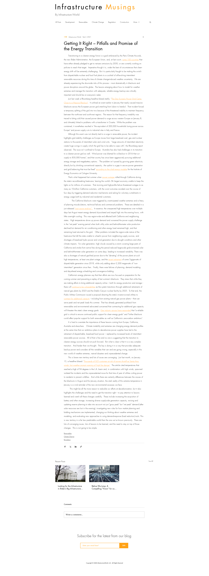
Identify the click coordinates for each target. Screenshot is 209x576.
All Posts (58, 22)
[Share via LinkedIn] (76, 447)
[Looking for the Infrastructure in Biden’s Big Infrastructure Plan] (70, 473)
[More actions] (143, 37)
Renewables (83, 22)
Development (70, 22)
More (135, 22)
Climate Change (98, 22)
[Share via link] (81, 447)
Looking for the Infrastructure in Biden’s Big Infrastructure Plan (70, 487)
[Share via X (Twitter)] (70, 447)
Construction (124, 22)
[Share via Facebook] (65, 447)
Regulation (112, 22)
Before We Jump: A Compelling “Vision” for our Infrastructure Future (103, 487)
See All (151, 461)
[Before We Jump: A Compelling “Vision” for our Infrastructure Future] (104, 473)
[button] (150, 22)
